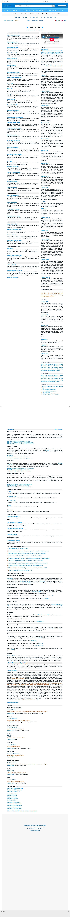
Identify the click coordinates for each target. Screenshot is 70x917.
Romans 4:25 (44, 339)
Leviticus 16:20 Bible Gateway (14, 790)
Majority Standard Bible (12, 181)
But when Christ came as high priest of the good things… (20, 442)
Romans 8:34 (44, 345)
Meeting (61, 367)
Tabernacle (50, 370)
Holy (49, 367)
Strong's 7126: (10, 765)
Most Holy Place (12, 496)
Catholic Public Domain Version (14, 229)
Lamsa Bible (10, 248)
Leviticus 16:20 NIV (12, 794)
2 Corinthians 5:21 (39, 645)
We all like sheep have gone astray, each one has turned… (20, 484)
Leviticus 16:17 (49, 450)
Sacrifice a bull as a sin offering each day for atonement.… (20, 468)
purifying (58, 50)
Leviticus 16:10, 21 (37, 638)
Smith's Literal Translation (13, 216)
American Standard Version (13, 122)
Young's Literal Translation (13, 209)
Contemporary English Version (14, 128)
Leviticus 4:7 (46, 614)
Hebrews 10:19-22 (45, 277)
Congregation (44, 366)
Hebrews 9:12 (44, 230)
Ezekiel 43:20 (40, 621)
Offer (49, 369)
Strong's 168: (10, 739)
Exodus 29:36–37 (38, 614)
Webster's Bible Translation (13, 172)
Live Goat (10, 510)
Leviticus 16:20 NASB (12, 798)
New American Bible (12, 235)
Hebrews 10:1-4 (45, 259)
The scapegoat (46, 392)
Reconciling (60, 369)
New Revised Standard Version (14, 240)
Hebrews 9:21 (59, 606)
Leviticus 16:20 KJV (12, 800)
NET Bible (9, 161)
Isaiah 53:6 (43, 202)
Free (42, 367)
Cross (31, 30)
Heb (42, 30)
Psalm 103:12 (11, 650)
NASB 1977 (10, 88)
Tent (54, 370)
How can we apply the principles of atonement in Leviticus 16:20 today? (25, 560)
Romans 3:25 (50, 596)
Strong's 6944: (10, 730)
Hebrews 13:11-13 (45, 217)
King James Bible (11, 65)
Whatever (58, 370)
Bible (5, 20)
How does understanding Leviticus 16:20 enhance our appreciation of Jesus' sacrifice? (29, 558)
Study (35, 30)
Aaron (42, 364)
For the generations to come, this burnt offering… (19, 455)
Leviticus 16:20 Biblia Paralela (14, 804)
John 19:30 (27, 582)
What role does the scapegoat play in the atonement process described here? (27, 553)
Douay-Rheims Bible (12, 224)
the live (58, 53)
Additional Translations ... (13, 277)
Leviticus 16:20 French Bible (14, 807)
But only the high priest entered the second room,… (18, 441)
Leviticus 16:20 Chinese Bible (14, 805)
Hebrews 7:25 (44, 353)
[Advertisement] (36, 419)
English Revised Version (13, 135)
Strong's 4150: (10, 748)
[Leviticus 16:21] (68, 410)
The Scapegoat (44, 49)
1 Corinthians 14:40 (57, 629)
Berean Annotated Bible (13, 105)
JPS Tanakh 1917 (11, 265)
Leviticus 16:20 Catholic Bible (14, 808)
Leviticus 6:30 (44, 315)
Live (52, 367)
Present (54, 369)
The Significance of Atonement (14, 522)
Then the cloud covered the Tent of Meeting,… (18, 456)
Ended (51, 366)
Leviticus (8, 20)
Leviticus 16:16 (44, 301)
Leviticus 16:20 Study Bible (13, 802)
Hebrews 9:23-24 (45, 105)
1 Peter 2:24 (44, 208)
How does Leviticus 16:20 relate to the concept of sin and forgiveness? (25, 565)
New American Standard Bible (14, 77)
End (49, 366)
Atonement (50, 364)
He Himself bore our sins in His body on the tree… (18, 485)
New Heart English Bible (13, 166)
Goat (45, 367)
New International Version (13, 35)
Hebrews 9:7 (42, 581)
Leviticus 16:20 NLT (12, 795)
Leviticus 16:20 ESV (12, 797)
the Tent (52, 52)
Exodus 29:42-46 (45, 123)
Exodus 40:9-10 (45, 176)
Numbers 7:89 (44, 150)
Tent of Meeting (12, 500)
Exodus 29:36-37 (45, 163)
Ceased (61, 364)
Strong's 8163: (10, 783)
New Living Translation (12, 42)
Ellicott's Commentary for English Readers (18, 663)
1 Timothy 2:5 (46, 598)
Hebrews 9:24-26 (45, 239)
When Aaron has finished (48, 50)
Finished (56, 366)
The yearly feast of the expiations (51, 394)
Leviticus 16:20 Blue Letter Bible (15, 788)
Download (60, 66)
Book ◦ (56, 429)
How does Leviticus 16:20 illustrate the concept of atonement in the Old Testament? (28, 551)
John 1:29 (41, 643)
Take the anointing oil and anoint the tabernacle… (19, 469)
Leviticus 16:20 (11, 655)
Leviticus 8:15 (44, 187)
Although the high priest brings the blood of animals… (20, 486)
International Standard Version (14, 154)
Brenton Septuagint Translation (14, 270)
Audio (28, 30)
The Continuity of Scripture (13, 540)
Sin (47, 370)
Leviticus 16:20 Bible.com (13, 791)
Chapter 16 (12, 20)
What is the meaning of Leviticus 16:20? (18, 548)
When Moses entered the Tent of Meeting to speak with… (20, 458)
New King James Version (13, 72)
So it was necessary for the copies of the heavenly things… (20, 443)
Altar (46, 364)
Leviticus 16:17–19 (25, 581)
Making (56, 367)
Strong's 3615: (10, 713)
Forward (61, 366)
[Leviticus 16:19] (1, 410)
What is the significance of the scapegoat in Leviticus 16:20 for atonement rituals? (28, 563)
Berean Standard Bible (12, 53)
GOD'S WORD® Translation (13, 140)
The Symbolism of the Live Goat (15, 528)
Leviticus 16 (10, 578)
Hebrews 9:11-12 (45, 91)
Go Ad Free (3, 911)
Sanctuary (43, 370)
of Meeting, (57, 52)
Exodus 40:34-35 (45, 139)
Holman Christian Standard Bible (15, 117)
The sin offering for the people (50, 391)
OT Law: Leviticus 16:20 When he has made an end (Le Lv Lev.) (22, 811)
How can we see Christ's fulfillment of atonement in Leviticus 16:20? (24, 556)
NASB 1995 (10, 83)
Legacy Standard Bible (12, 94)
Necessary (43, 369)
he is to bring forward (50, 53)
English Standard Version (13, 47)
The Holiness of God (12, 534)
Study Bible (11, 429)
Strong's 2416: (10, 774)
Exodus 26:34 (34, 591)
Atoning (56, 364)
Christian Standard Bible (13, 110)
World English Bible (12, 187)
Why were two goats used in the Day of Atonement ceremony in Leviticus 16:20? (27, 568)
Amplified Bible (11, 99)
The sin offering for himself (49, 389)
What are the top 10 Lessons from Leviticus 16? (20, 570)
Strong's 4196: (10, 757)
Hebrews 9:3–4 (41, 591)
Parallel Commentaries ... (13, 702)
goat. (61, 53)
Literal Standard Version (13, 195)
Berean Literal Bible (12, 58)
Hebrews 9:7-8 (44, 75)
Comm (39, 30)
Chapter (60, 429)
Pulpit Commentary (12, 670)
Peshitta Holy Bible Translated (14, 255)
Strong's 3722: (10, 722)
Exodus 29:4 (55, 604)
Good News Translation (12, 147)
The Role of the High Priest (13, 516)
